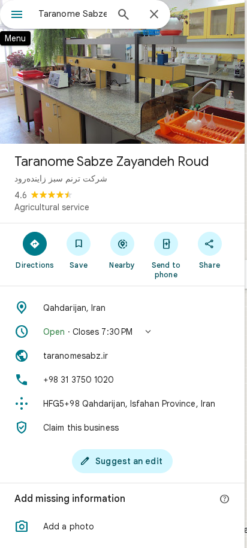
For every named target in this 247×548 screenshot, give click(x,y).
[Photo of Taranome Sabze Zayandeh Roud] (122, 72)
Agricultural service (51, 207)
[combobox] (72, 14)
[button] (122, 332)
